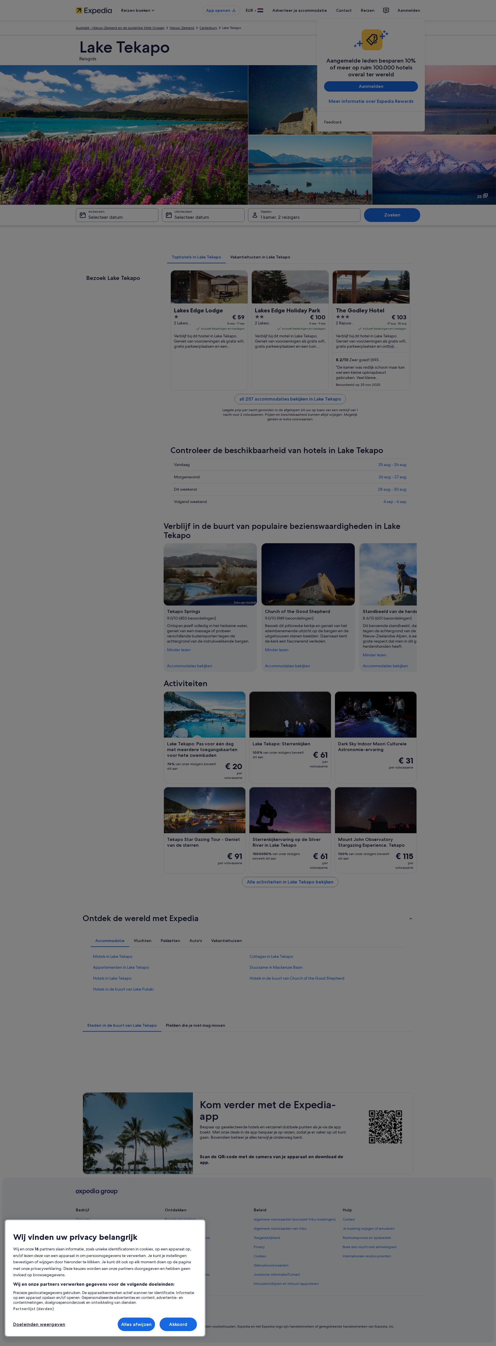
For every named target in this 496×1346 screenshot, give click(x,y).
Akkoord (178, 1324)
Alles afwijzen (136, 1324)
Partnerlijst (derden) (33, 1308)
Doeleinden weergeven (39, 1324)
